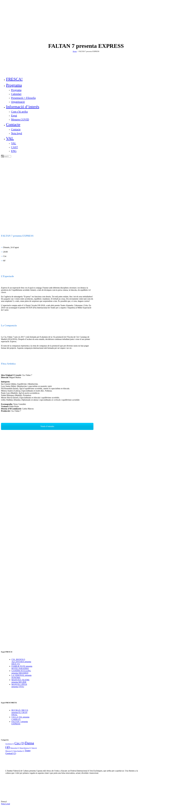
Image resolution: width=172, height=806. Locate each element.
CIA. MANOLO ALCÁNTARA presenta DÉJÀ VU (21, 661)
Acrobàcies (9, 743)
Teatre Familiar (18, 751)
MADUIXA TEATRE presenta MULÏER (20, 681)
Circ (19, 743)
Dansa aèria (14, 748)
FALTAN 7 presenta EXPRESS (19, 722)
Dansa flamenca (25, 748)
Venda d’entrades (47, 426)
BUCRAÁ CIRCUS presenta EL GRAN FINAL (19, 712)
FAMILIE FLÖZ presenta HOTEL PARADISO (21, 667)
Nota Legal (5, 804)
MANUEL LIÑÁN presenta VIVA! (19, 685)
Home (75, 51)
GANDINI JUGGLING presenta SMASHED (21, 672)
